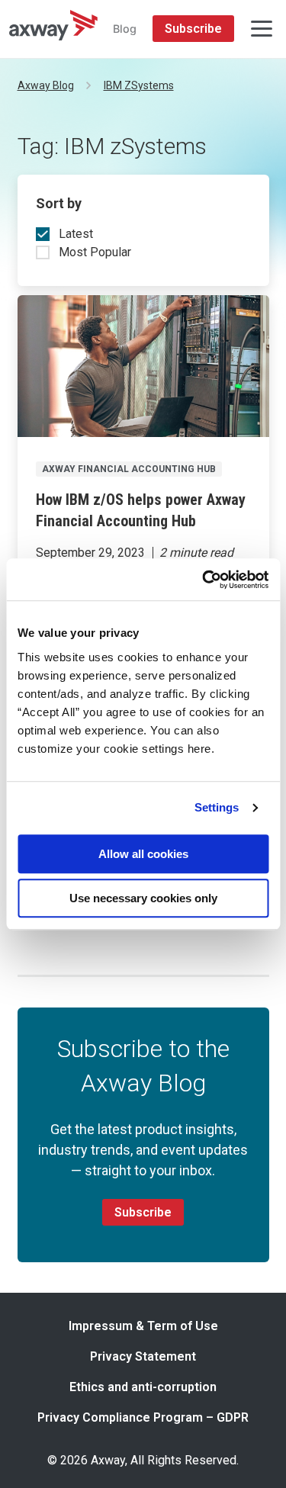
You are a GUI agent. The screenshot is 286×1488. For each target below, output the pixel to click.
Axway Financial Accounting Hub (129, 469)
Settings (216, 807)
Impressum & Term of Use (143, 1326)
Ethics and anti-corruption (143, 1387)
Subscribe (193, 28)
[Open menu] (261, 29)
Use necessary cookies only (143, 898)
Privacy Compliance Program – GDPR (143, 1417)
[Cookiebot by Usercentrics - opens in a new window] (203, 580)
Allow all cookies (143, 853)
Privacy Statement (143, 1356)
